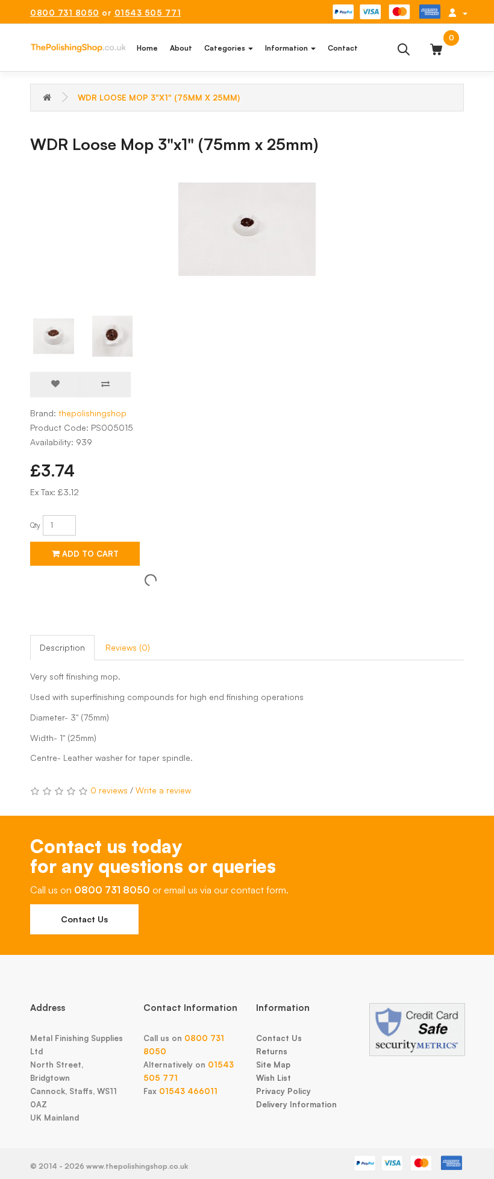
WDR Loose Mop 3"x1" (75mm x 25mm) (159, 97)
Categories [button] (225, 47)
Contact (343, 47)
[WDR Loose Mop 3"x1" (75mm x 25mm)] (247, 229)
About (181, 47)
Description (62, 647)
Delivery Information (296, 1104)
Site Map (273, 1064)
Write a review (163, 790)
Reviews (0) (127, 647)
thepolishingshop (92, 413)
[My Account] (457, 12)
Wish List (273, 1078)
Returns (271, 1051)
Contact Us (84, 919)
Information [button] (287, 47)
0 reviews (109, 790)
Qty (35, 525)
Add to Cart (89, 553)
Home (147, 47)
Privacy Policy (283, 1091)
